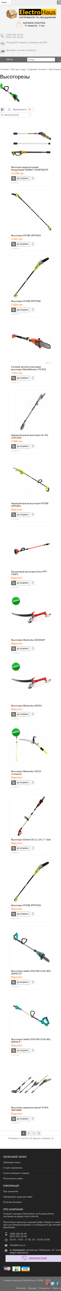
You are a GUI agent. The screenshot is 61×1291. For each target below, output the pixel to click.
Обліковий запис (12, 1162)
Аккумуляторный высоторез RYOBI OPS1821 (29, 504)
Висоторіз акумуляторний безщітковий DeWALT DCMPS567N (29, 168)
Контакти (21, 1288)
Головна (4, 69)
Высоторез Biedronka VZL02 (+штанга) (26, 772)
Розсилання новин (13, 1178)
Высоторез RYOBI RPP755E (26, 301)
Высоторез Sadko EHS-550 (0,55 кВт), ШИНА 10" (31, 972)
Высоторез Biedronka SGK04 (26, 705)
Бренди (32, 1288)
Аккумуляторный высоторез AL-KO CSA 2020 (29, 436)
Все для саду (18, 69)
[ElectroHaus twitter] (52, 1283)
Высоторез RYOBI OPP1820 (26, 235)
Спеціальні (44, 1288)
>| (39, 1133)
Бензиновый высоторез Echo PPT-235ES (29, 573)
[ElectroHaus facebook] (58, 1283)
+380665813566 (37, 1258)
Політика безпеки (12, 1202)
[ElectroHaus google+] (47, 1283)
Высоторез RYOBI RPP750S (26, 905)
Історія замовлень (12, 1167)
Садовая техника (37, 69)
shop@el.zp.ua (17, 1245)
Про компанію (10, 1191)
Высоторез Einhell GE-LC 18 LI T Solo (31, 839)
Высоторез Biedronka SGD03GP (28, 640)
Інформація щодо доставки (17, 1196)
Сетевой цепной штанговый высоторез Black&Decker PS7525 (28, 368)
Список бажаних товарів (16, 1173)
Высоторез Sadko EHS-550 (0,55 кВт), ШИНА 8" (31, 1040)
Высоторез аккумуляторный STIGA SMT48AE (29, 1108)
